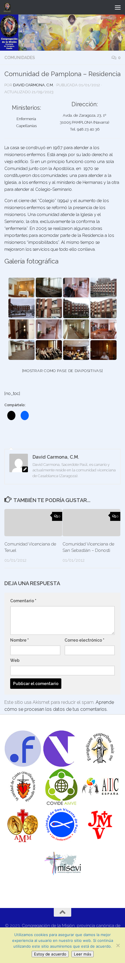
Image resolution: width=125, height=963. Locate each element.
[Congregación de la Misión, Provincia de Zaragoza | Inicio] (8, 7)
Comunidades (19, 57)
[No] (118, 945)
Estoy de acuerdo (50, 954)
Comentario (23, 600)
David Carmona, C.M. (33, 85)
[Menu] (117, 7)
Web (14, 660)
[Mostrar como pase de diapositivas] (62, 371)
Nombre (19, 640)
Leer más (82, 954)
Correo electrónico (84, 640)
